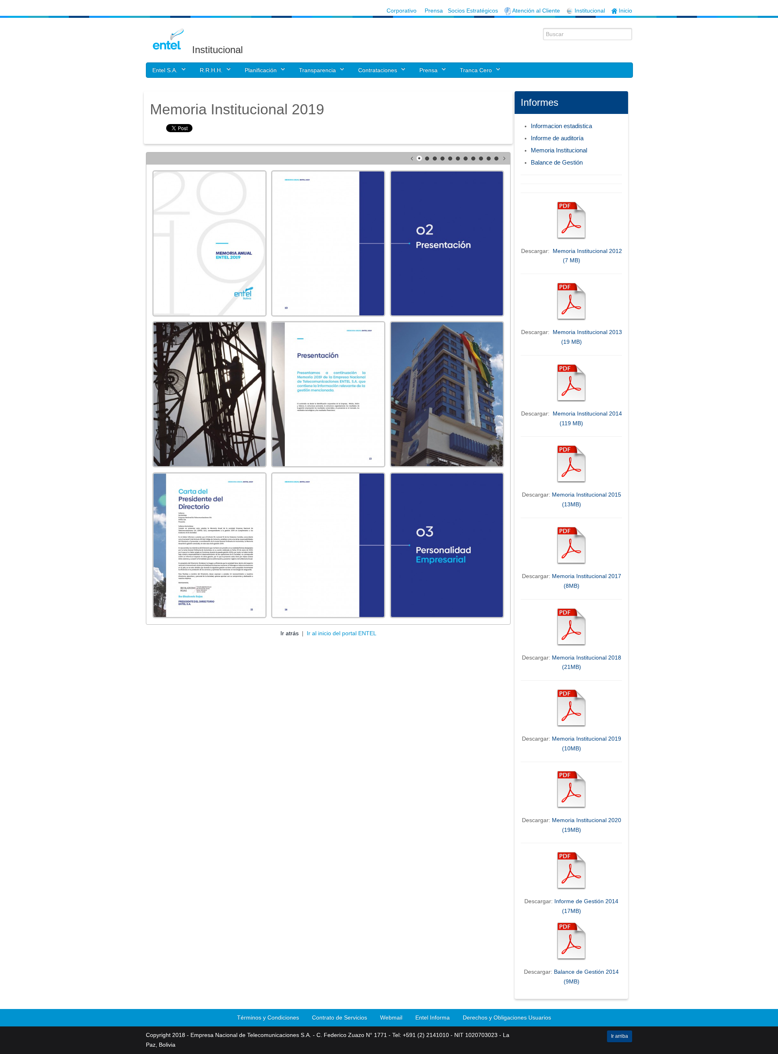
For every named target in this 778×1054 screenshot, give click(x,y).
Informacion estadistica (561, 125)
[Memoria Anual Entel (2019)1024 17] (447, 545)
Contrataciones (377, 70)
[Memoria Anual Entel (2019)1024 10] (328, 243)
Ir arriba (619, 1036)
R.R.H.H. (211, 70)
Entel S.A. (164, 70)
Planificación (261, 70)
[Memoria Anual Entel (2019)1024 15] (209, 545)
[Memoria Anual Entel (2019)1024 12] (209, 394)
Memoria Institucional (559, 150)
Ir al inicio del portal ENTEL (341, 633)
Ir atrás (290, 633)
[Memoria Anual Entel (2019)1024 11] (447, 243)
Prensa (428, 70)
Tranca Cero (476, 70)
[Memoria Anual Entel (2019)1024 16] (328, 545)
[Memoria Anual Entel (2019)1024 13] (328, 394)
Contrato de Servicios (339, 1017)
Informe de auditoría (557, 138)
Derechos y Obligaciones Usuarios (507, 1017)
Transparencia (317, 70)
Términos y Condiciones (268, 1017)
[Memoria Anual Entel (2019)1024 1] (209, 243)
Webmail (391, 1017)
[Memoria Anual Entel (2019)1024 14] (447, 394)
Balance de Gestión (557, 162)
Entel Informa (432, 1017)
